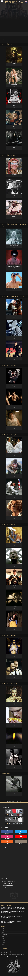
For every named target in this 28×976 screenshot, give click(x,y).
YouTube (21, 838)
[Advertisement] (14, 18)
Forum (20, 843)
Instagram (7, 838)
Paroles (3, 940)
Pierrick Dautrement (6, 952)
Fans (3, 930)
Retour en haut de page (14, 801)
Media (3, 942)
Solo (3, 946)
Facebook (7, 833)
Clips (3, 938)
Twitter (21, 833)
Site (3, 944)
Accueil (2, 37)
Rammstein (4, 934)
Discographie (5, 936)
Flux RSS (7, 843)
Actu (3, 928)
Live (3, 932)
